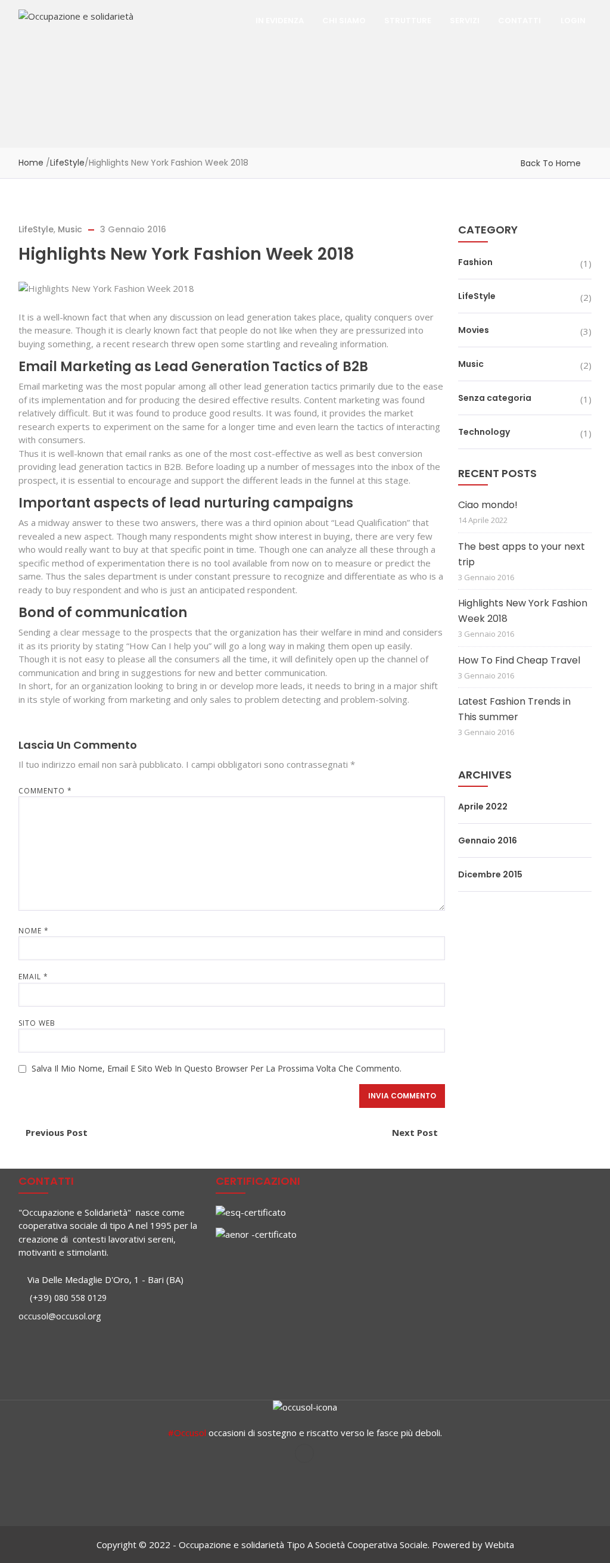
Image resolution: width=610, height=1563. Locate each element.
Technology (484, 432)
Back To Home (551, 163)
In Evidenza (280, 20)
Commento (45, 791)
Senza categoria (494, 398)
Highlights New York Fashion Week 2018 (522, 610)
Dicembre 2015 (490, 874)
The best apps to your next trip (521, 554)
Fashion (475, 262)
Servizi (465, 20)
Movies (473, 330)
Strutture (407, 20)
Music (70, 229)
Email (33, 977)
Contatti (519, 20)
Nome (33, 931)
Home (30, 163)
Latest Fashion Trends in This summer (514, 709)
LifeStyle (67, 163)
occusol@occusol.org (59, 1316)
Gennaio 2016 (487, 840)
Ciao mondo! (488, 505)
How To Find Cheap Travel (519, 660)
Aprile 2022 (483, 806)
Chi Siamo (344, 20)
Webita (499, 1544)
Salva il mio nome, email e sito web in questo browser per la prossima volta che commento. (217, 1068)
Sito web (36, 1023)
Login (573, 20)
